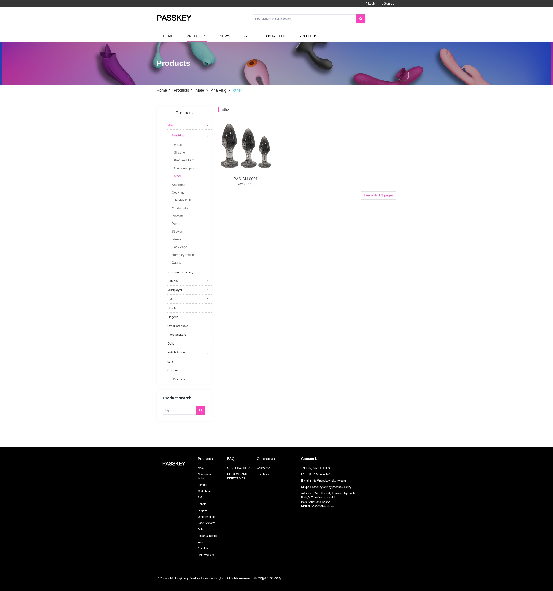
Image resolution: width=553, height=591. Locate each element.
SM (200, 497)
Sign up (388, 3)
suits (201, 542)
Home (168, 36)
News (225, 36)
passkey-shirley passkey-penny (331, 487)
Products (197, 36)
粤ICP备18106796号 (268, 578)
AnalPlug (218, 90)
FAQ (246, 36)
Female (202, 484)
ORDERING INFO (238, 468)
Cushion (203, 548)
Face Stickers (206, 523)
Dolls (201, 529)
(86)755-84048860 (319, 468)
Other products (207, 516)
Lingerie (202, 510)
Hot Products (206, 555)
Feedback (263, 474)
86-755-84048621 (320, 474)
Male (200, 90)
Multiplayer (204, 491)
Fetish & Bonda (207, 535)
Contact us (275, 36)
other (226, 109)
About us (308, 36)
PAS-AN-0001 (246, 179)
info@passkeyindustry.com (329, 480)
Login (371, 3)
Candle (202, 504)
